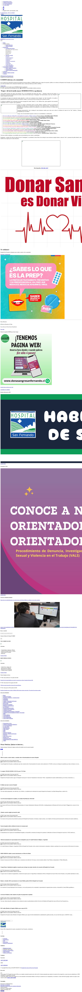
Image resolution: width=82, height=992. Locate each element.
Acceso (2, 14)
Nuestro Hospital (9, 46)
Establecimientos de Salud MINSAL (10, 739)
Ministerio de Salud (7, 948)
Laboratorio (5, 698)
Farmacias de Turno (7, 738)
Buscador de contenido (5, 984)
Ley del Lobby (6, 5)
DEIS (4, 731)
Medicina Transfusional (8, 943)
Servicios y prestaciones (5, 254)
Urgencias (5, 71)
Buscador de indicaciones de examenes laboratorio (11, 986)
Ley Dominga (6, 706)
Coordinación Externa (10, 48)
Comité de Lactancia (7, 710)
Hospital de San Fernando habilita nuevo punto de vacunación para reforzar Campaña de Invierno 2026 (17, 680)
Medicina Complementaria (8, 705)
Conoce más (3, 85)
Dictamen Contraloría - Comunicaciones (11, 697)
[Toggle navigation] (1, 40)
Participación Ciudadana (8, 66)
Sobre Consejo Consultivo (11, 68)
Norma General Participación (11, 70)
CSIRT (4, 740)
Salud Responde (6, 728)
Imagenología (6, 939)
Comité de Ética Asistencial (8, 709)
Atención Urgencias (7, 732)
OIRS (4, 730)
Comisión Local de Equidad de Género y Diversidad (13, 712)
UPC (4, 940)
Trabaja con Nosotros (7, 702)
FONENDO (5, 700)
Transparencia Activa (7, 1)
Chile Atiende (6, 729)
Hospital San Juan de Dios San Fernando (29, 967)
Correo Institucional (7, 717)
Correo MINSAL (6, 716)
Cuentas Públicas (9, 69)
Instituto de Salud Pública (8, 950)
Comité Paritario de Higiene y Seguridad (11, 711)
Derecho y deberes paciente (8, 72)
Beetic (4, 695)
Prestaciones (5, 47)
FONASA (5, 734)
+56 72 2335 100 (4, 960)
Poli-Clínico (5, 942)
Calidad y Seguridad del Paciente (9, 701)
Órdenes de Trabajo (7, 696)
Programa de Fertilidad (7, 704)
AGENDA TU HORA (5, 389)
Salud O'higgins (6, 951)
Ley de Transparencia (7, 3)
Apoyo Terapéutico (9, 65)
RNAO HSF (5, 703)
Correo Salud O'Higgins (8, 718)
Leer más (2, 329)
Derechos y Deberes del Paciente (9, 733)
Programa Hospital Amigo (8, 708)
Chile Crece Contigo (7, 736)
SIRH (4, 713)
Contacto (5, 73)
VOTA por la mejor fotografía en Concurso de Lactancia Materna (11, 685)
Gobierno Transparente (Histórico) (10, 724)
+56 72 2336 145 (4, 965)
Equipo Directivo (9, 45)
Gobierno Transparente (7, 2)
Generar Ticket (4, 655)
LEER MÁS (3, 463)
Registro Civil (6, 737)
